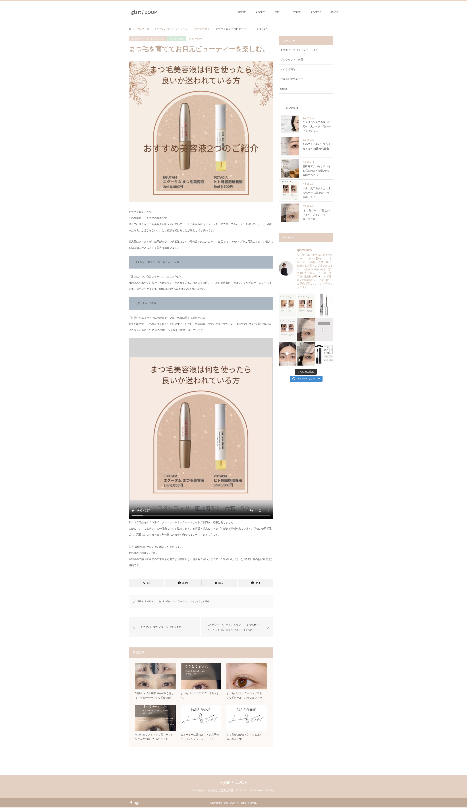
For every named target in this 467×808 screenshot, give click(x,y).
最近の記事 (292, 107)
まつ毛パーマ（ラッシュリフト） (147, 38)
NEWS (284, 88)
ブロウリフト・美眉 (291, 59)
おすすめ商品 (176, 38)
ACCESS (316, 12)
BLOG (334, 12)
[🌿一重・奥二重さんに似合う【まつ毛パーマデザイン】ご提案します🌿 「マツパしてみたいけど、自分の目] (288, 329)
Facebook (131, 803)
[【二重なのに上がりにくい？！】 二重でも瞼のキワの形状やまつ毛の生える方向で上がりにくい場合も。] (306, 329)
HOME (242, 12)
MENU (278, 12)
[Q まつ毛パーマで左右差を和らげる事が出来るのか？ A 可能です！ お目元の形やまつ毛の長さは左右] (288, 354)
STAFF (297, 12)
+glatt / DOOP (143, 12)
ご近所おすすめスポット (294, 78)
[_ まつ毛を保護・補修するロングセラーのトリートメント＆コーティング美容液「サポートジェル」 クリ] (324, 329)
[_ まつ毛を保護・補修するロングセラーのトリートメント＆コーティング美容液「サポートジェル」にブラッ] (324, 354)
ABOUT (260, 12)
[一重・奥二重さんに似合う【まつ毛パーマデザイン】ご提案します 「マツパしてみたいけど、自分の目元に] (288, 305)
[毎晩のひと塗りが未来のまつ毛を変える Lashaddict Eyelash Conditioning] (324, 305)
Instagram (137, 803)
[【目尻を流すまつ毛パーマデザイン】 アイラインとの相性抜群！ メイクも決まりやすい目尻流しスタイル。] (306, 354)
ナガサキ (148, 601)
